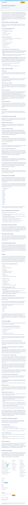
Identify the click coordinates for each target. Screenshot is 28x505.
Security (3, 486)
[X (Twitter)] (5, 498)
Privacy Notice (3, 503)
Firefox (3, 310)
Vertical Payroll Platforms (23, 472)
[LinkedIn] (2, 498)
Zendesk (3, 204)
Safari (3, 309)
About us (3, 481)
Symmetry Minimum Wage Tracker (6, 472)
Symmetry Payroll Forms (5, 467)
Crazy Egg (3, 195)
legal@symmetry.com (5, 446)
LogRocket (3, 199)
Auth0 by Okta (4, 189)
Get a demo (22, 2)
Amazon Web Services (5, 188)
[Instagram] (7, 498)
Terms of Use (7, 503)
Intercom (3, 198)
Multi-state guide (22, 464)
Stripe (3, 203)
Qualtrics (3, 200)
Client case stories (14, 464)
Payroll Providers (22, 471)
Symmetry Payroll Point (5, 471)
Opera (3, 311)
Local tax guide (21, 463)
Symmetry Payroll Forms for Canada (6, 468)
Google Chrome (4, 306)
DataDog (3, 193)
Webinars (21, 468)
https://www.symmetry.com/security (11, 422)
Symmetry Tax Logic (5, 464)
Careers (5, 482)
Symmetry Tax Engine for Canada (6, 463)
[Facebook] (4, 498)
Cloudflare (3, 194)
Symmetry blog (22, 467)
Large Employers (22, 476)
